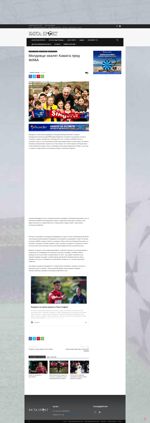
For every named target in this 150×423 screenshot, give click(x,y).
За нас (65, 421)
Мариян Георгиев (34, 72)
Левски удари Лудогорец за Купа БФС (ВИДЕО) (77, 350)
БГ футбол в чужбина (39, 49)
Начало (31, 49)
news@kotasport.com (70, 414)
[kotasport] (43, 33)
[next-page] (32, 382)
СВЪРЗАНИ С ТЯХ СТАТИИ (37, 357)
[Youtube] (119, 26)
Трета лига (103, 421)
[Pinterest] (38, 76)
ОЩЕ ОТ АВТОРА (51, 357)
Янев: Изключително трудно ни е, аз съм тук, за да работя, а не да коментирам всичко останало (58, 376)
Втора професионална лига (92, 421)
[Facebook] (116, 26)
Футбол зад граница (52, 51)
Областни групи (112, 421)
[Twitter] (34, 76)
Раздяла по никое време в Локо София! (41, 349)
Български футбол (43, 51)
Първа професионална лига (75, 421)
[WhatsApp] (42, 76)
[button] (117, 40)
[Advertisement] (52, 12)
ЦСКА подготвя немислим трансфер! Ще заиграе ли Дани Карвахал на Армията (78, 376)
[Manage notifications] (145, 418)
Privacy (119, 421)
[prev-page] (30, 382)
